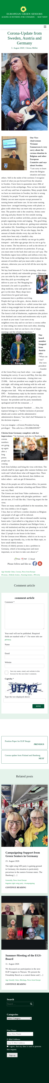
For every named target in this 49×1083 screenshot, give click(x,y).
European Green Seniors (25, 13)
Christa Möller (32, 48)
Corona (18, 572)
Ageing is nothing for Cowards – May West (24, 17)
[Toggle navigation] (45, 27)
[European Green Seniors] (23, 9)
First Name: (12, 1030)
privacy (8, 639)
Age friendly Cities (8, 572)
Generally (8, 880)
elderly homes (15, 575)
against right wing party (14, 883)
